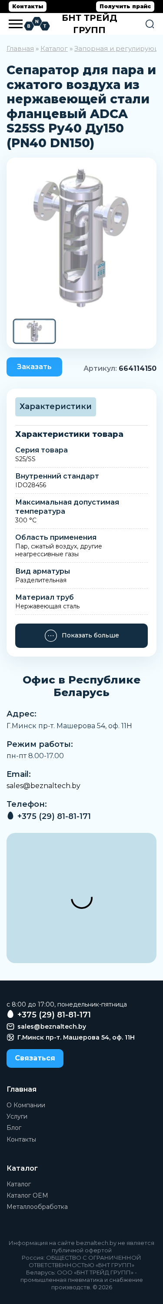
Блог (14, 1128)
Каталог (54, 48)
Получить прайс (125, 6)
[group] (81, 238)
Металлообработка (37, 1207)
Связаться (35, 1058)
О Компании (26, 1105)
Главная (20, 48)
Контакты (27, 6)
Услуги (17, 1116)
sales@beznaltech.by (43, 786)
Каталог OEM (27, 1195)
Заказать (34, 367)
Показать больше (90, 635)
